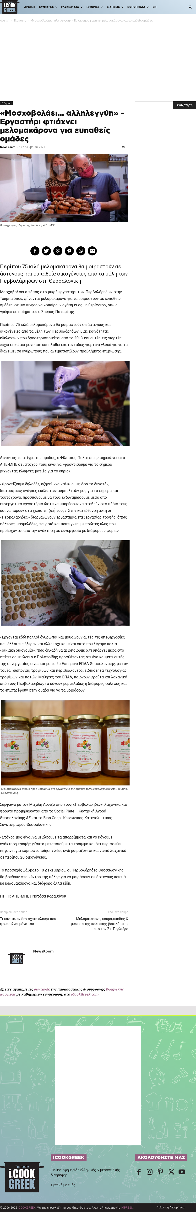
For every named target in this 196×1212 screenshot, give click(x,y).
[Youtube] (182, 1172)
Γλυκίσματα (70, 7)
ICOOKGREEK (26, 1207)
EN (155, 7)
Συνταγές (46, 7)
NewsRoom (7, 147)
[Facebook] (139, 1172)
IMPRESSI (127, 1207)
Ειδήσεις (113, 7)
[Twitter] (171, 1172)
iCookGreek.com (84, 994)
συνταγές (41, 989)
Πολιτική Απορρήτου (171, 1207)
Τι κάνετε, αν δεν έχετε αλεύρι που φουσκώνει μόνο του (28, 921)
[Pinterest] (160, 1172)
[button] (190, 7)
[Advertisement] (98, 58)
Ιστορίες (93, 7)
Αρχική (29, 7)
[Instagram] (149, 1172)
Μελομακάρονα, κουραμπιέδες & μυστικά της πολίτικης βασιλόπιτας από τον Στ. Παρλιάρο (99, 924)
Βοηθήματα (136, 7)
